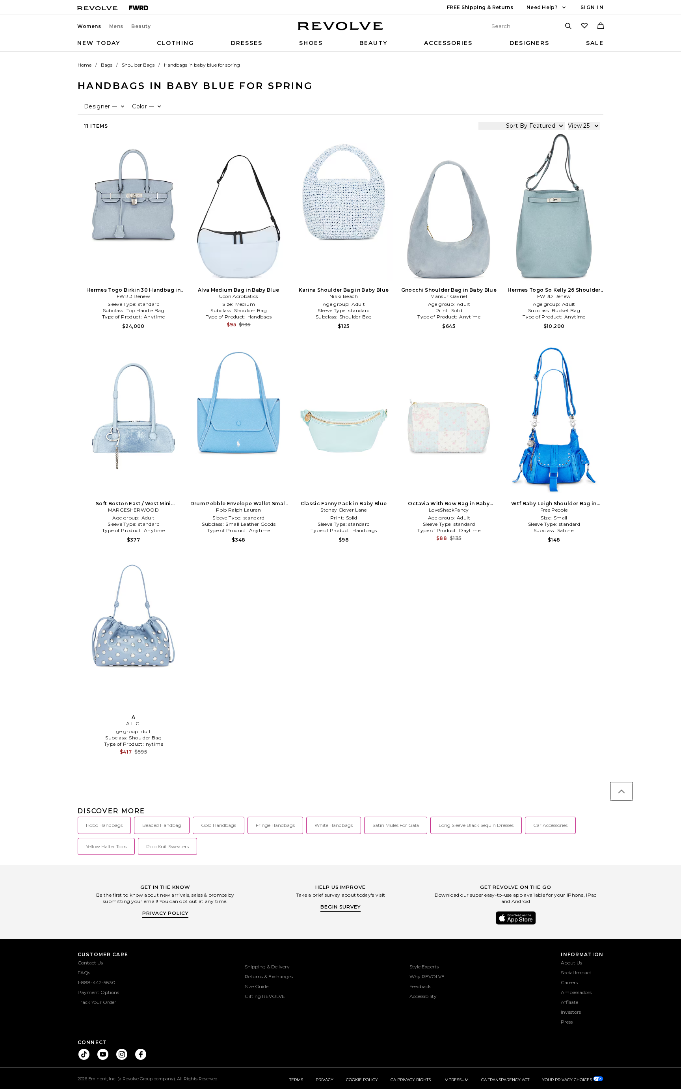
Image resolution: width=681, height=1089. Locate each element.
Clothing (175, 43)
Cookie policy (362, 1079)
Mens (116, 26)
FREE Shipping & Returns (480, 7)
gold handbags (218, 825)
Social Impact (576, 972)
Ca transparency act (505, 1079)
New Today (98, 43)
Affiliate (569, 1002)
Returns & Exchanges (269, 976)
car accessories (550, 825)
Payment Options (98, 992)
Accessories (448, 43)
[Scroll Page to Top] (621, 791)
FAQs (84, 972)
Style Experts (424, 967)
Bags (106, 65)
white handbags (333, 825)
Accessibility (423, 996)
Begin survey (340, 907)
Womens (89, 26)
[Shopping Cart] (600, 26)
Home (84, 65)
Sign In (592, 7)
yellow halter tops (106, 846)
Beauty (141, 26)
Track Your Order (97, 1002)
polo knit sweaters (167, 846)
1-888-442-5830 (96, 982)
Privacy (324, 1079)
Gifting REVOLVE (265, 996)
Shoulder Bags (138, 65)
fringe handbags (275, 825)
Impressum (456, 1079)
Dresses (246, 43)
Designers (529, 43)
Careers (569, 982)
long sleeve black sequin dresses (476, 825)
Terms (296, 1079)
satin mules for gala (395, 825)
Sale (595, 43)
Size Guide (256, 986)
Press (567, 1022)
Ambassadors (576, 992)
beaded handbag (161, 825)
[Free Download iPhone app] (516, 923)
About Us (571, 963)
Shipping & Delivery (267, 967)
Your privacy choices (567, 1079)
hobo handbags (104, 825)
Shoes (311, 43)
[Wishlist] (584, 26)
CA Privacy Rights (411, 1079)
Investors (571, 1012)
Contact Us (90, 963)
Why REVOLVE (427, 976)
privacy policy (165, 913)
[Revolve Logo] (340, 30)
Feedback (420, 986)
